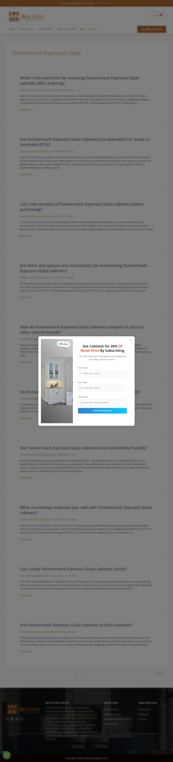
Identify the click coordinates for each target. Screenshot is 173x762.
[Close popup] (131, 340)
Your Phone (83, 397)
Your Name (83, 367)
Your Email (82, 382)
